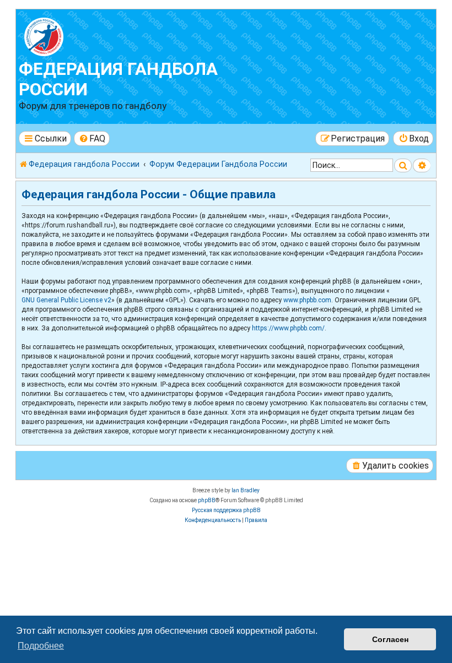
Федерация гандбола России (118, 79)
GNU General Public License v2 (66, 300)
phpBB (207, 500)
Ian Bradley (246, 490)
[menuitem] (92, 138)
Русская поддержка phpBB (226, 510)
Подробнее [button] (41, 645)
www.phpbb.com (307, 300)
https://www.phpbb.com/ (288, 328)
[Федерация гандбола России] (82, 35)
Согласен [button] (390, 639)
